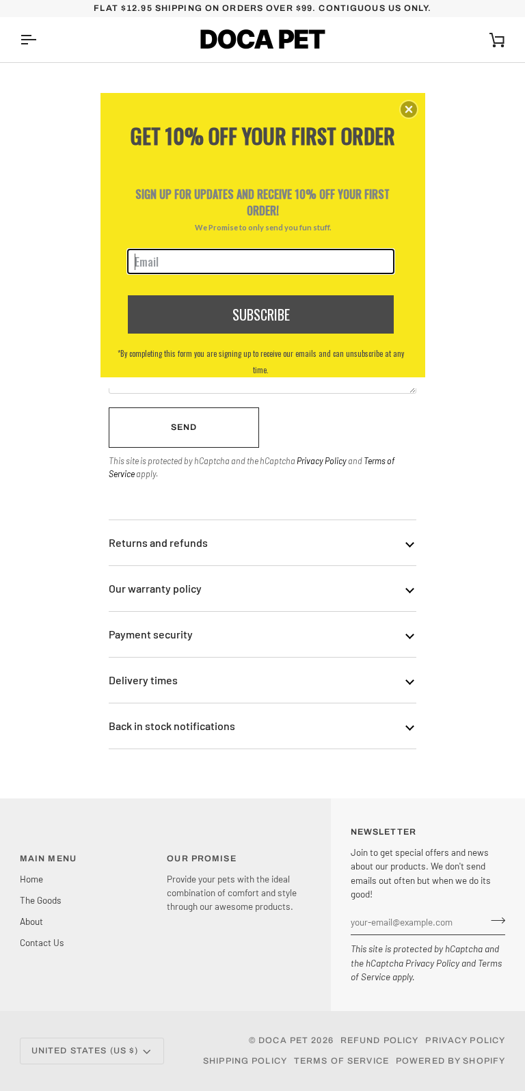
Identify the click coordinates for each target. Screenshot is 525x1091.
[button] (409, 109)
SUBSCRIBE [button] (261, 314)
